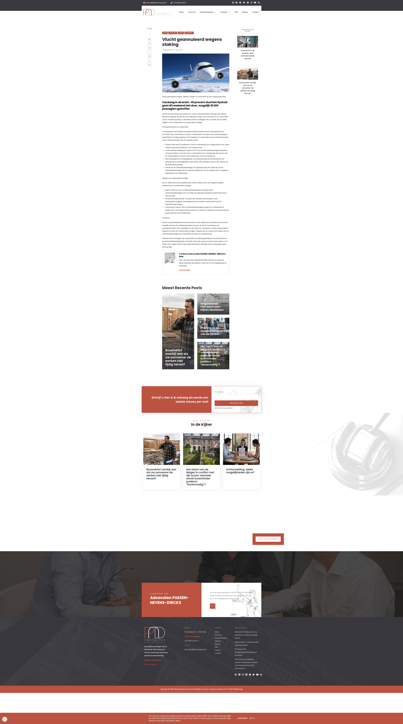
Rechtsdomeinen (221, 638)
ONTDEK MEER (184, 270)
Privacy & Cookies (216, 689)
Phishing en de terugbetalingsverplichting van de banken (246, 652)
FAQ (216, 647)
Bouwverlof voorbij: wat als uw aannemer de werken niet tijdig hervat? (247, 88)
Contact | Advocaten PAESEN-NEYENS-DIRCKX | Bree (202, 255)
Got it (252, 718)
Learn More (242, 718)
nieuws (181, 32)
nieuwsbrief (189, 32)
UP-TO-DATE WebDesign (233, 689)
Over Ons (218, 635)
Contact (217, 650)
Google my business (268, 539)
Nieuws (217, 644)
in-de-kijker (172, 32)
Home (165, 32)
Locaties (218, 653)
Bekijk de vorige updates (224, 408)
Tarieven (218, 641)
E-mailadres (219, 392)
